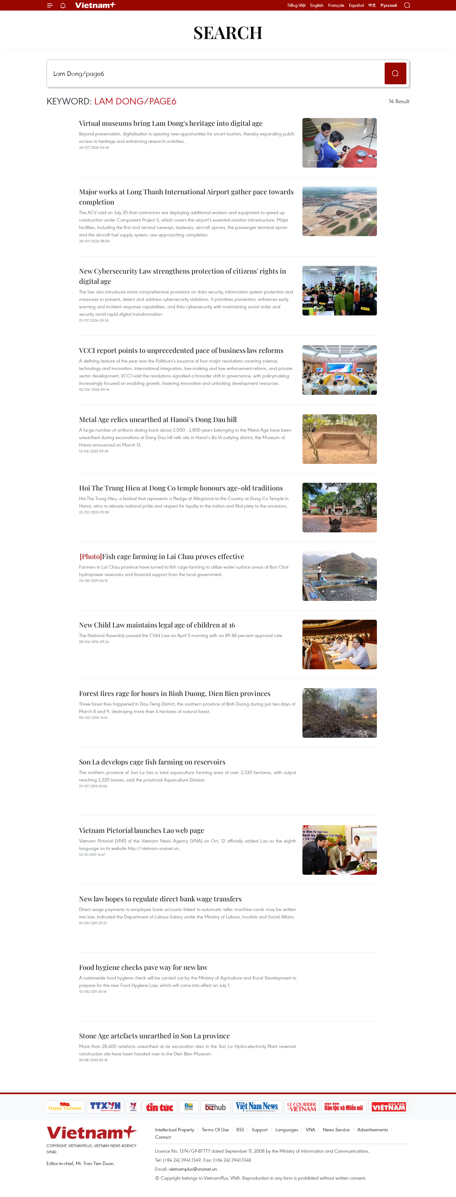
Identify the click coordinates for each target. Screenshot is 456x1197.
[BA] (389, 1106)
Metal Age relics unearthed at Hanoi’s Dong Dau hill (158, 419)
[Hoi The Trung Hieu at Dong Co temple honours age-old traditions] (339, 507)
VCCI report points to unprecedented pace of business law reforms (181, 350)
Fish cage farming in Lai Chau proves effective (173, 556)
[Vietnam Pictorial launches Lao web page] (339, 850)
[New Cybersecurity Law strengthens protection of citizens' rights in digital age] (339, 290)
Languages (286, 1129)
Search (228, 31)
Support (260, 1129)
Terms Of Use (215, 1129)
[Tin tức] (159, 1106)
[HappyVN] (65, 1106)
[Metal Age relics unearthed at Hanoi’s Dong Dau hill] (339, 439)
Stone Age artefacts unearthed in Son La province (154, 1035)
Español (356, 5)
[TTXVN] (105, 1106)
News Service (336, 1129)
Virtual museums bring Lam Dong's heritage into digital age (170, 123)
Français (336, 5)
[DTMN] (344, 1106)
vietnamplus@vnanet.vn (193, 1169)
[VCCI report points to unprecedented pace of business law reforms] (339, 370)
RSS (240, 1129)
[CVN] (302, 1106)
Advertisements (372, 1129)
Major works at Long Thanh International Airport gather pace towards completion (186, 196)
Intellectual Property (174, 1129)
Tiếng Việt (296, 5)
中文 (372, 5)
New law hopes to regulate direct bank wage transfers (160, 898)
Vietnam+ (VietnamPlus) (96, 5)
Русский (389, 5)
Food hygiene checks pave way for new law (143, 967)
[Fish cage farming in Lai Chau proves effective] (339, 576)
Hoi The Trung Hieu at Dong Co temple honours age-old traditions (181, 487)
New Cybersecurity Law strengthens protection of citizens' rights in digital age (182, 276)
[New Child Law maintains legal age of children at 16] (339, 644)
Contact (163, 1137)
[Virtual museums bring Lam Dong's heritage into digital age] (339, 143)
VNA (310, 1129)
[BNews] (189, 1106)
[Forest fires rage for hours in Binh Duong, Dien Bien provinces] (339, 713)
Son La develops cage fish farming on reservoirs (152, 761)
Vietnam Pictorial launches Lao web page (141, 830)
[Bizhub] (215, 1106)
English (317, 5)
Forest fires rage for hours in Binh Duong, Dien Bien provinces (174, 693)
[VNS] (257, 1106)
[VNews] (133, 1106)
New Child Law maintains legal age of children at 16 (157, 624)
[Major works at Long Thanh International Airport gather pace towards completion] (339, 211)
